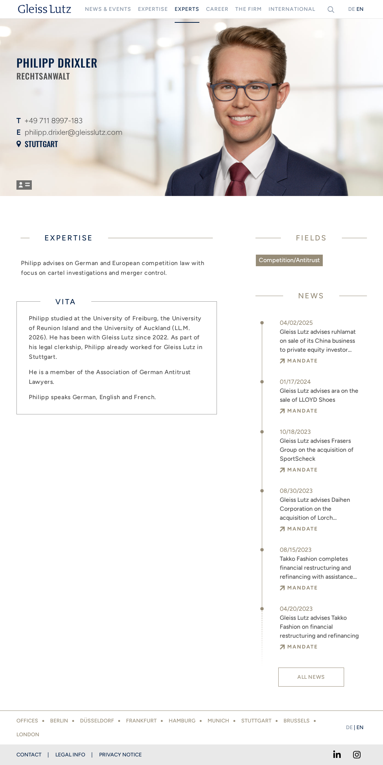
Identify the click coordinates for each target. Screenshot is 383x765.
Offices (27, 721)
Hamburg (182, 721)
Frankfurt (141, 721)
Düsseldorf (97, 721)
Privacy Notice (120, 755)
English (359, 9)
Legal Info (70, 755)
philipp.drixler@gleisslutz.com (73, 132)
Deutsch (351, 9)
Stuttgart (41, 143)
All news (311, 677)
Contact (29, 755)
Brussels (297, 721)
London (27, 734)
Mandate (302, 361)
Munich (218, 721)
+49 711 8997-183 (53, 120)
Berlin (59, 721)
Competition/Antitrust (289, 260)
